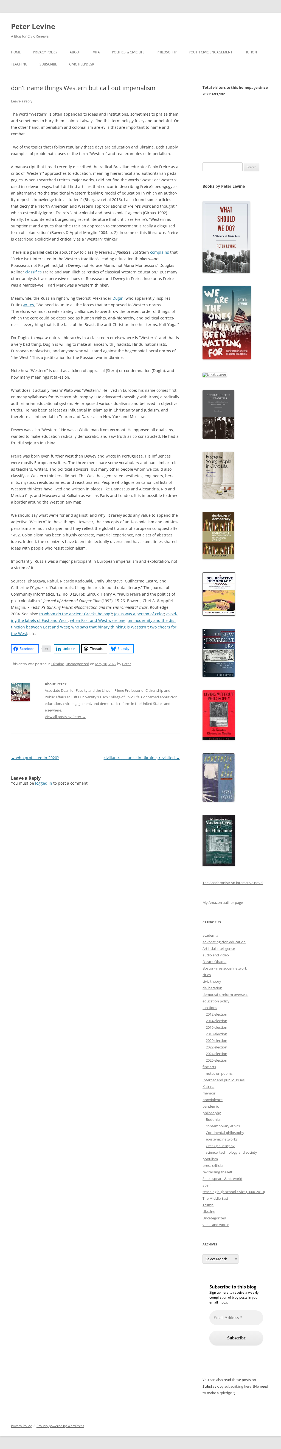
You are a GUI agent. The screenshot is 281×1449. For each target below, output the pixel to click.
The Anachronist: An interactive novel (233, 882)
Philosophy (167, 52)
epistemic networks (222, 1139)
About (75, 52)
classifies (33, 272)
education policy (216, 1001)
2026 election (216, 1060)
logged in (43, 783)
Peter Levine (33, 26)
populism (210, 1158)
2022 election (216, 1047)
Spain (207, 1185)
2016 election (216, 1027)
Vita (96, 52)
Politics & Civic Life (128, 52)
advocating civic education (224, 941)
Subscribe (48, 64)
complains (159, 252)
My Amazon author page (223, 902)
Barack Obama (214, 961)
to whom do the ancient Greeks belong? (75, 613)
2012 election (216, 1014)
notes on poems (219, 1073)
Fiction (251, 52)
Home (16, 52)
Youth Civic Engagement (210, 52)
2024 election (216, 1053)
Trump (208, 1204)
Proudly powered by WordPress (60, 1426)
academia (210, 935)
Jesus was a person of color (139, 613)
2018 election (216, 1033)
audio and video (216, 955)
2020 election (216, 1040)
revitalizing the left (217, 1172)
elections (210, 1007)
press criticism (214, 1165)
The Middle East (215, 1198)
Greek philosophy (220, 1145)
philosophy (212, 1112)
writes (28, 304)
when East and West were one (97, 620)
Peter (126, 663)
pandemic (211, 1106)
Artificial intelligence (219, 948)
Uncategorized (77, 663)
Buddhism (214, 1119)
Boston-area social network (225, 968)
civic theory (212, 981)
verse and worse (216, 1224)
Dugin (117, 298)
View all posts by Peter (65, 716)
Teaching (19, 64)
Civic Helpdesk (81, 64)
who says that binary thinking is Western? (109, 627)
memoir (209, 1093)
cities (207, 974)
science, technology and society (231, 1152)
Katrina (208, 1086)
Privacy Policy (45, 52)
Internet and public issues (224, 1080)
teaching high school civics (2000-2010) (234, 1191)
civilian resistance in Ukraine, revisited (142, 757)
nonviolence (213, 1099)
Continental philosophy (225, 1132)
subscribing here (237, 1386)
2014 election (216, 1020)
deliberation (212, 987)
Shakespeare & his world (222, 1178)
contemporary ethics (223, 1126)
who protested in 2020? (35, 757)
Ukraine (57, 663)
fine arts (209, 1066)
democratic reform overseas (225, 994)
